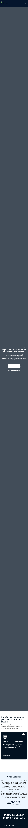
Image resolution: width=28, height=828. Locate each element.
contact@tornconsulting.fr (14, 370)
